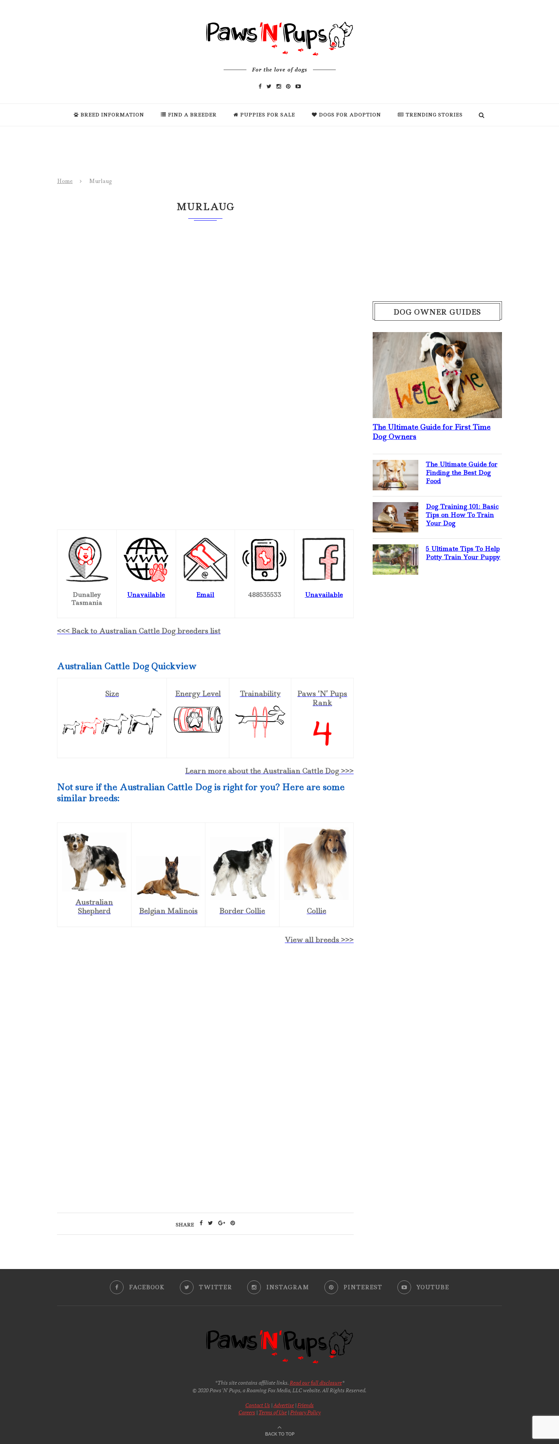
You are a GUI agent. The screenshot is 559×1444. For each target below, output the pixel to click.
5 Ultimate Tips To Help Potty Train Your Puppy (463, 552)
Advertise (283, 1405)
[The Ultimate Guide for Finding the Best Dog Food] (395, 466)
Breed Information (112, 114)
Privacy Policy (305, 1412)
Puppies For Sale (267, 114)
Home (65, 181)
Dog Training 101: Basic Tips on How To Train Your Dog (462, 515)
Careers (246, 1412)
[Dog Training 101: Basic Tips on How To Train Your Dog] (395, 508)
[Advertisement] (205, 1016)
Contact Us (257, 1405)
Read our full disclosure (316, 1382)
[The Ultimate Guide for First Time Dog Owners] (437, 338)
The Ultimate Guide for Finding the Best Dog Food (461, 472)
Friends (305, 1405)
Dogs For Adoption (350, 114)
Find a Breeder (192, 114)
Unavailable (146, 594)
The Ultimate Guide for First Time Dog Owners (432, 431)
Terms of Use (273, 1412)
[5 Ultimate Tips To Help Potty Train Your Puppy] (395, 550)
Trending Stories (434, 114)
